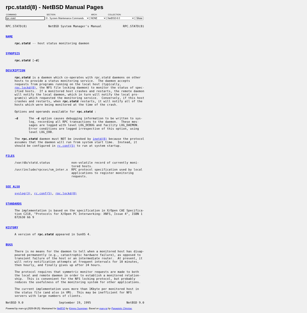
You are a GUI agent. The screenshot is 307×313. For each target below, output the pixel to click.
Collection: (114, 15)
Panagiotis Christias (121, 308)
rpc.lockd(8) (25, 87)
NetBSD (61, 308)
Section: (52, 15)
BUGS (9, 244)
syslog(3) (23, 193)
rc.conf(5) (66, 145)
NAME (9, 36)
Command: (12, 15)
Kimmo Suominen (78, 308)
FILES (10, 156)
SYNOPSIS (13, 53)
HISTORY (12, 227)
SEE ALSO (13, 186)
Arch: (95, 15)
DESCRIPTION (15, 70)
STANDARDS (14, 203)
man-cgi (103, 308)
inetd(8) (100, 138)
